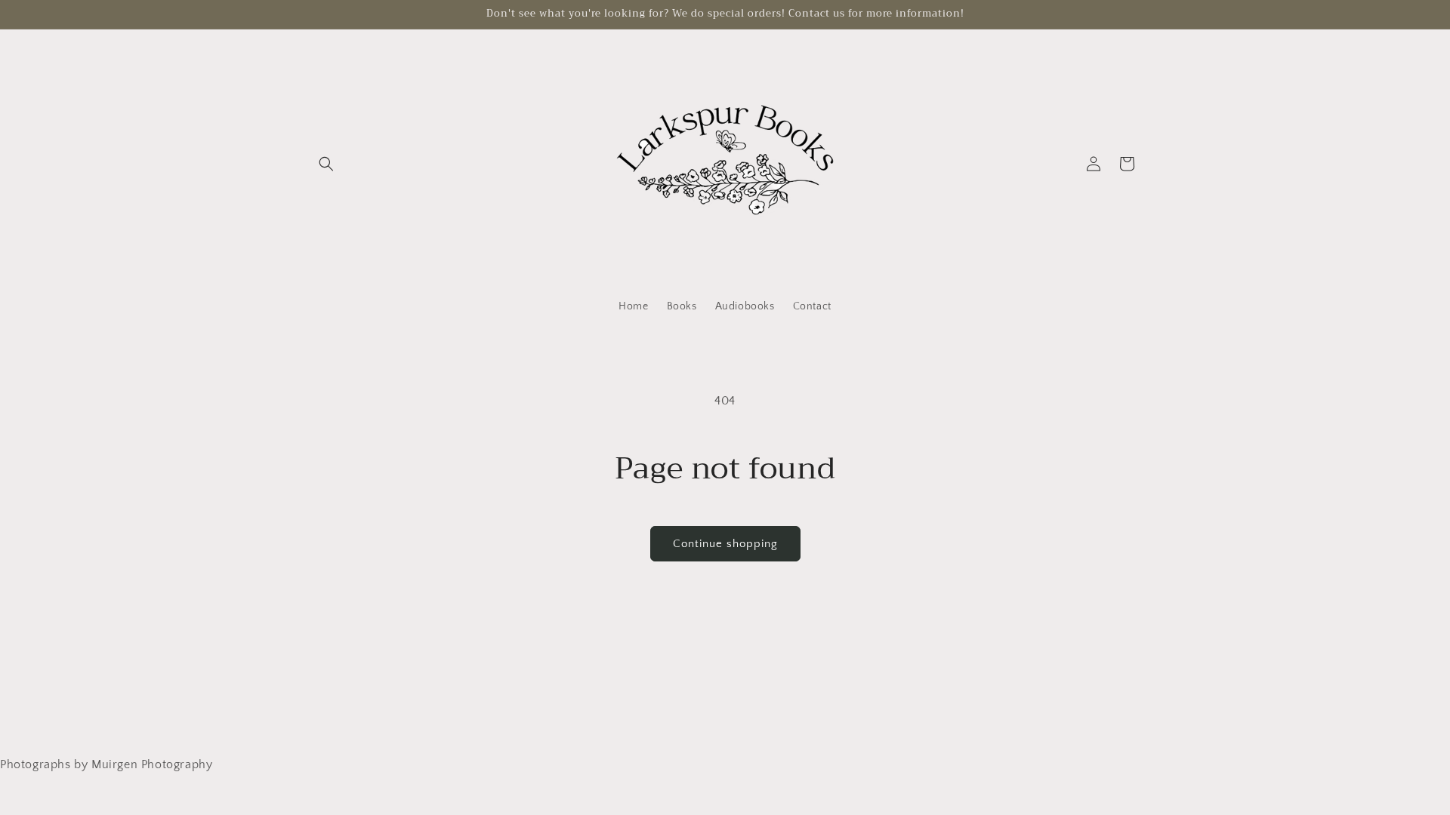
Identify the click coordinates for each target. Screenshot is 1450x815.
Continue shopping (725, 543)
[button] (326, 163)
